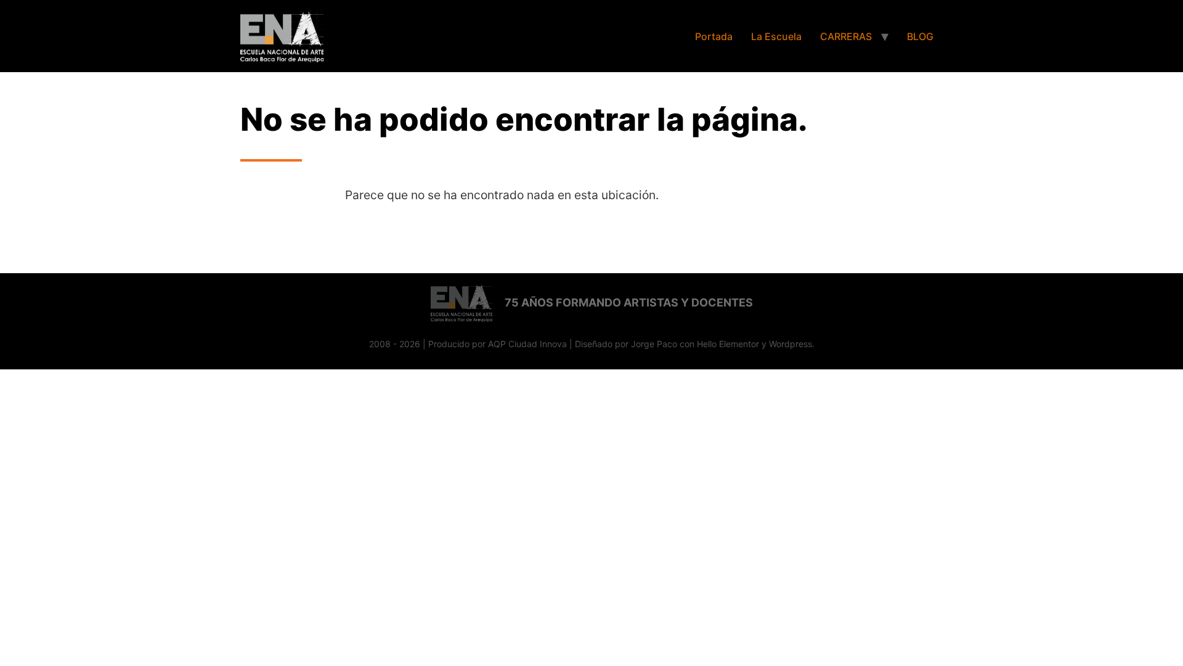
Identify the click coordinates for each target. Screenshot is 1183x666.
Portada (714, 36)
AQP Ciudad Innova (527, 344)
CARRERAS (846, 36)
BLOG (920, 36)
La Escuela (776, 36)
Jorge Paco (654, 344)
